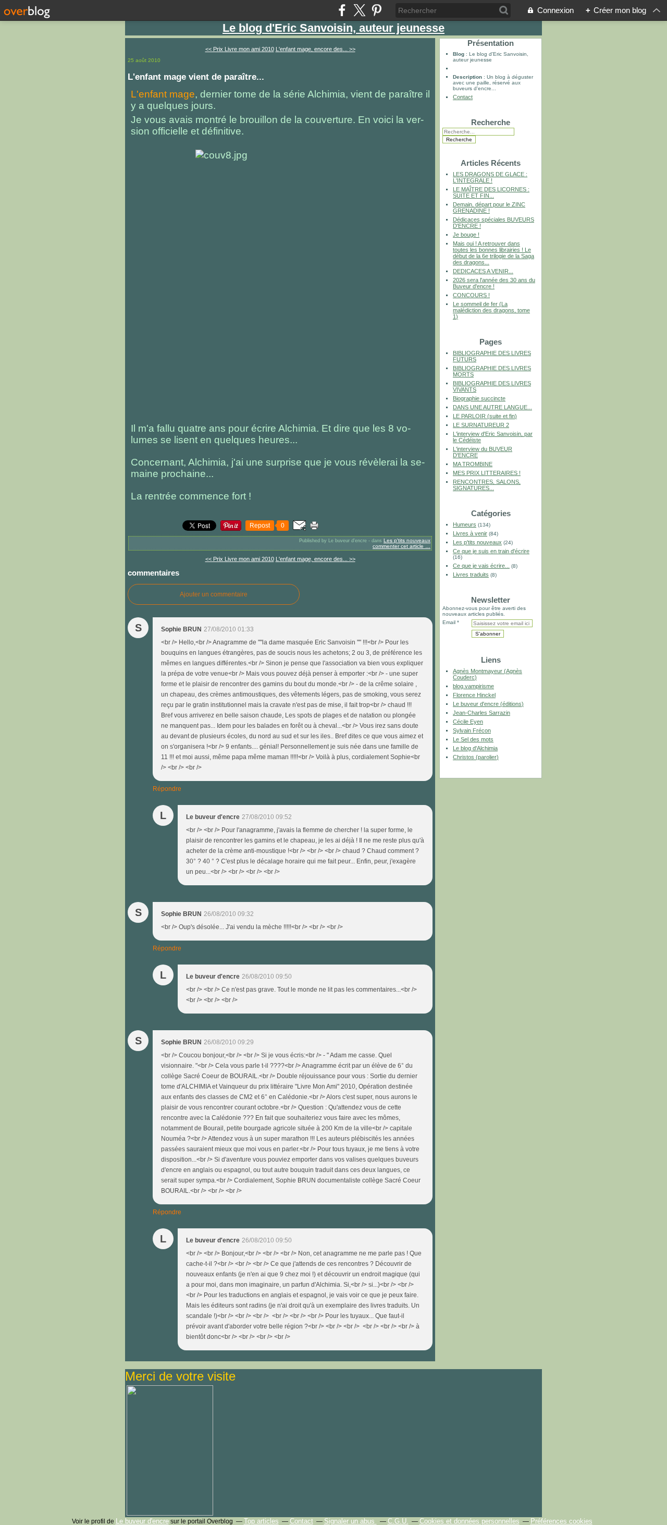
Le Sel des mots (473, 739)
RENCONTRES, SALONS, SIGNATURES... (487, 485)
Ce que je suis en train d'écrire (491, 551)
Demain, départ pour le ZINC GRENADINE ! (489, 207)
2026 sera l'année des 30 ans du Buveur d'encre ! (494, 283)
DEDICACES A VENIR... (483, 271)
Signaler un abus (350, 1521)
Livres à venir (470, 533)
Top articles (261, 1521)
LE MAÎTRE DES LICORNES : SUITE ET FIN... (491, 192)
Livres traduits (471, 574)
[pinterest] (376, 10)
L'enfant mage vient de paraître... (196, 76)
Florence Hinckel (474, 695)
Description (468, 77)
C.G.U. (398, 1521)
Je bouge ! (466, 234)
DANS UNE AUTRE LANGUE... (492, 407)
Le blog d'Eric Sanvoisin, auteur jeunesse (333, 27)
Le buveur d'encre (142, 1521)
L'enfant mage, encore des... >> (315, 49)
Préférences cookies (561, 1521)
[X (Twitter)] (359, 10)
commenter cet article (399, 546)
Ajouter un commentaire (214, 594)
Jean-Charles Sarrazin (481, 713)
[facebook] (342, 10)
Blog (458, 54)
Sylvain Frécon (472, 730)
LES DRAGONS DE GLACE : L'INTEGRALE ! (490, 177)
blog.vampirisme (473, 686)
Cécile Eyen (468, 721)
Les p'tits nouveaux (407, 540)
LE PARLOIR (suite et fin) (485, 416)
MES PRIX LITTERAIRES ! (487, 473)
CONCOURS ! (471, 295)
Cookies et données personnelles (469, 1521)
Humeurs (464, 524)
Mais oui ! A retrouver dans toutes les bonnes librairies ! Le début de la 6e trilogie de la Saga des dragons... (493, 252)
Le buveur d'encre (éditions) (488, 704)
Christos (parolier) (476, 757)
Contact (463, 97)
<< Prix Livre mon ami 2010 (239, 49)
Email (448, 622)
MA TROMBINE (472, 464)
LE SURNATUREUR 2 (481, 425)
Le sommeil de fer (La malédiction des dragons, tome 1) (491, 310)
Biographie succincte (479, 398)
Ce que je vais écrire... (481, 566)
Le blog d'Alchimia (475, 748)
